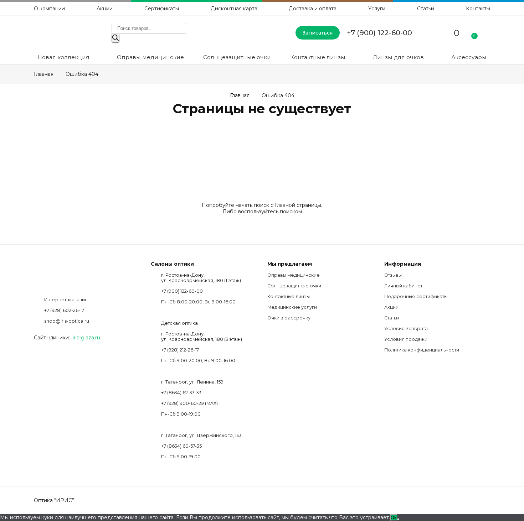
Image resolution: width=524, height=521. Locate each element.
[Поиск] (115, 38)
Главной (285, 205)
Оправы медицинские (150, 57)
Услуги (376, 8)
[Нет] (398, 519)
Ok (394, 517)
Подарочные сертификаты (415, 296)
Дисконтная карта (234, 8)
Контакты (478, 8)
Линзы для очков (398, 57)
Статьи (425, 8)
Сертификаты (161, 8)
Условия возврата (406, 328)
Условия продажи (405, 339)
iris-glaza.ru (86, 337)
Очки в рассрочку (288, 318)
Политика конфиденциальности (421, 350)
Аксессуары (469, 57)
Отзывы (393, 275)
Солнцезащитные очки (237, 57)
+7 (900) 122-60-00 (379, 32)
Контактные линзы (317, 57)
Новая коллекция (63, 57)
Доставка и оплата (313, 8)
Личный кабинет (403, 285)
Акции (105, 8)
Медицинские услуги (292, 307)
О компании (49, 8)
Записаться (318, 33)
